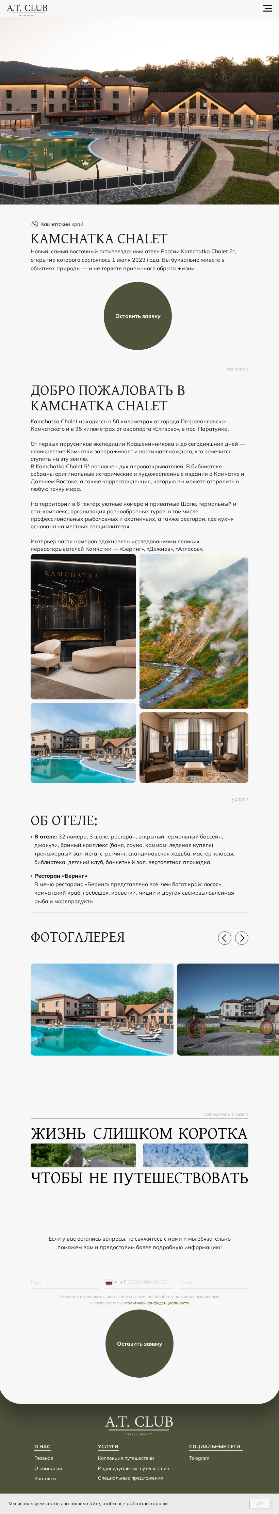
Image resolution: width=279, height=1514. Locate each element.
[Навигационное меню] (267, 8)
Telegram (199, 1458)
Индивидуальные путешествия (133, 1468)
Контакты (45, 1478)
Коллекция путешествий (126, 1458)
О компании (48, 1468)
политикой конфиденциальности (157, 1302)
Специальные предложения (130, 1478)
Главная (43, 1458)
